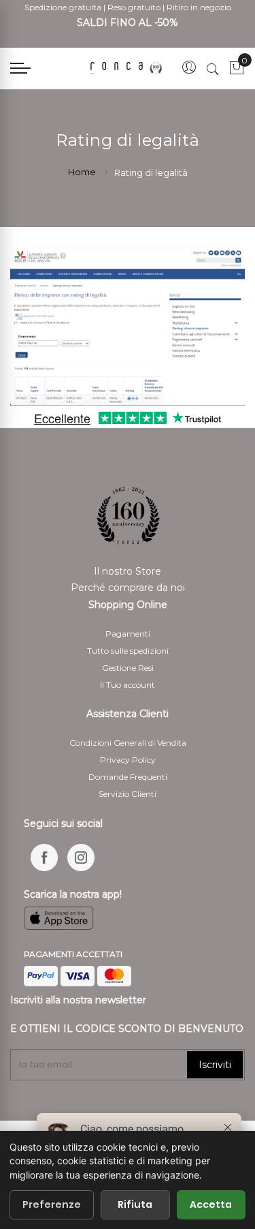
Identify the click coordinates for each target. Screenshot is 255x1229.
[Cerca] (212, 68)
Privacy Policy (128, 760)
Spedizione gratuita (62, 7)
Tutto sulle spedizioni (128, 651)
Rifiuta (135, 1204)
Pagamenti (127, 633)
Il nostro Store (127, 571)
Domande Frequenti (127, 777)
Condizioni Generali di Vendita (127, 743)
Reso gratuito (133, 7)
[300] (127, 67)
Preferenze (51, 1204)
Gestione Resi (128, 668)
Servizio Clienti (127, 794)
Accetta (211, 1204)
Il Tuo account (127, 685)
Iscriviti (215, 1065)
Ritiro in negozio (199, 7)
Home (83, 171)
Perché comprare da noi (128, 587)
